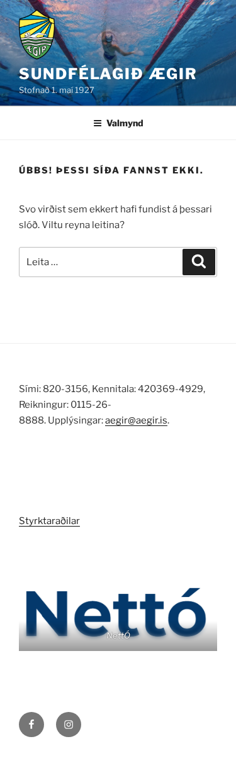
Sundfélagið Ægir (108, 74)
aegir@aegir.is (136, 420)
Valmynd (124, 123)
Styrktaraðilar (49, 521)
